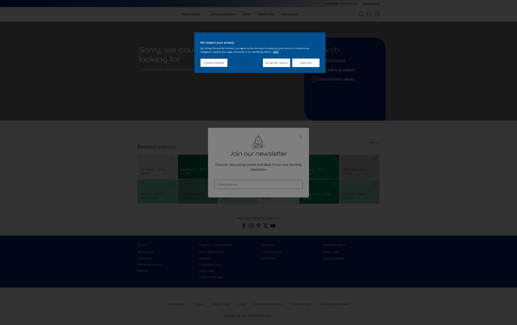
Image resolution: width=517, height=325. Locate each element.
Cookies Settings (214, 62)
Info (275, 51)
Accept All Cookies (276, 62)
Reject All (306, 62)
